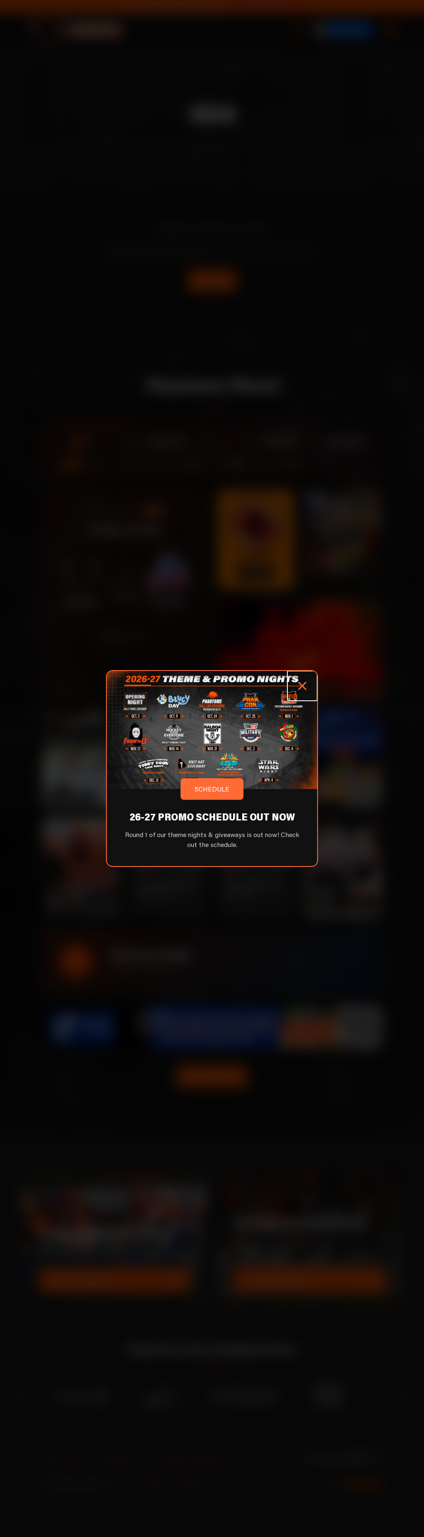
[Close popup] (302, 686)
